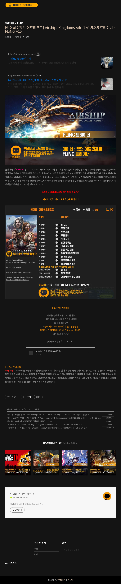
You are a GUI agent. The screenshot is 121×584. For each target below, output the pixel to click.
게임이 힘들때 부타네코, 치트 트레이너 (26, 503)
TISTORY (61, 580)
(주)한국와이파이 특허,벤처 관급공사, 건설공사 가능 (37, 80)
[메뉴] (114, 5)
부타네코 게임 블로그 (22, 494)
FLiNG (21, 409)
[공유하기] (15, 397)
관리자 (70, 580)
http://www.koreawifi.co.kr (21, 75)
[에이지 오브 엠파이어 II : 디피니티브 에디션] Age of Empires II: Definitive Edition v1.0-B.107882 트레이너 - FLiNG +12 (52, 418)
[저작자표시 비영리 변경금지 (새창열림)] (39, 397)
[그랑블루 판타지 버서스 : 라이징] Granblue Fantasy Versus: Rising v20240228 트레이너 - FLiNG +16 (45, 427)
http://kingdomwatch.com (21, 54)
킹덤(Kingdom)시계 (19, 58)
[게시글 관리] (19, 397)
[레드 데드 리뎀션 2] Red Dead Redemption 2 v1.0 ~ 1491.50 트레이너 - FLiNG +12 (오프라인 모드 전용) (47, 414)
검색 (84, 550)
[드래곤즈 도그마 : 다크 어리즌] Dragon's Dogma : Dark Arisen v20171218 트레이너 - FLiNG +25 (43, 424)
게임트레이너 (12, 409)
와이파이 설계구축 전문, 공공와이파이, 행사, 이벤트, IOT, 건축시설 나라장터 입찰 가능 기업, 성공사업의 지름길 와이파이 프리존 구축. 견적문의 (51, 85)
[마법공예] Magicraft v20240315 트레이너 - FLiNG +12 (28, 421)
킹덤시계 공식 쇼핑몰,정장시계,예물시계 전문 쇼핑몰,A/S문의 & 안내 (42, 62)
